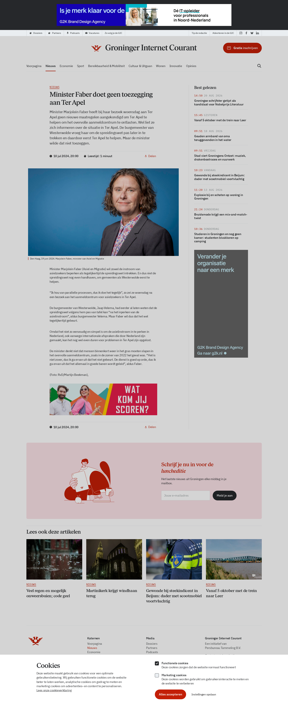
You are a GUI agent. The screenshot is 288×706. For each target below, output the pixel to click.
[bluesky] (252, 33)
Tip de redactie (199, 33)
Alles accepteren (170, 694)
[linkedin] (257, 33)
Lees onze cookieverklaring (54, 690)
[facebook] (246, 33)
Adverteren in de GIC (223, 33)
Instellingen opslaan (203, 694)
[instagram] (241, 33)
